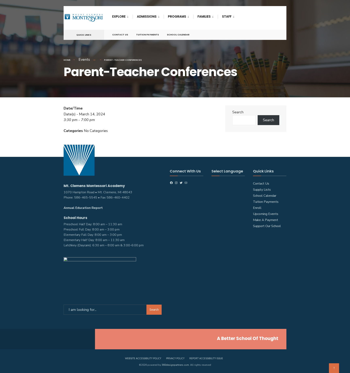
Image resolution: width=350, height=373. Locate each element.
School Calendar (178, 34)
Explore (119, 16)
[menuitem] (122, 16)
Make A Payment (265, 220)
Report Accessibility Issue (206, 358)
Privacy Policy (175, 358)
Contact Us (120, 34)
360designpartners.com (175, 365)
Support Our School (267, 226)
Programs (177, 16)
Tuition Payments (147, 34)
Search (237, 112)
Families (204, 16)
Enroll (257, 208)
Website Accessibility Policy (143, 358)
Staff (227, 16)
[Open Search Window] (276, 34)
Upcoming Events (265, 214)
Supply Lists (262, 189)
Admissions (147, 16)
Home (67, 60)
